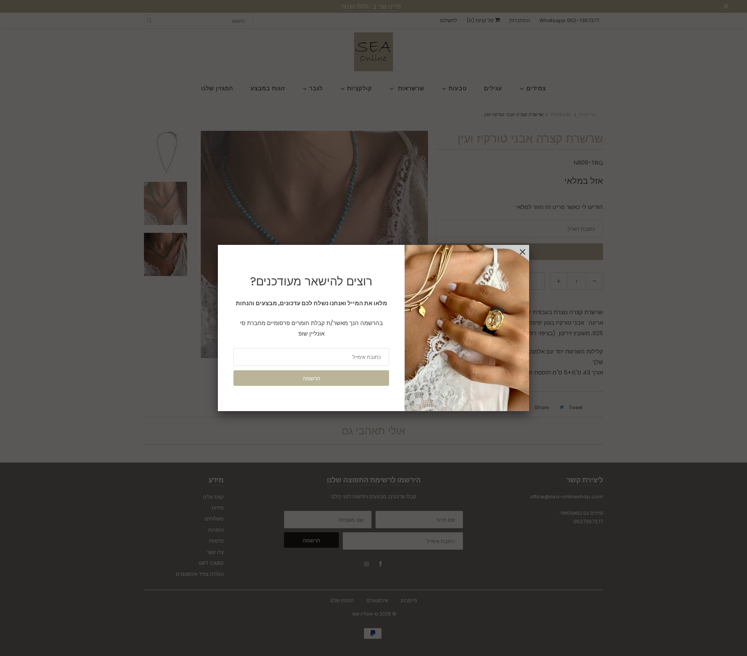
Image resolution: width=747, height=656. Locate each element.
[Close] (522, 252)
